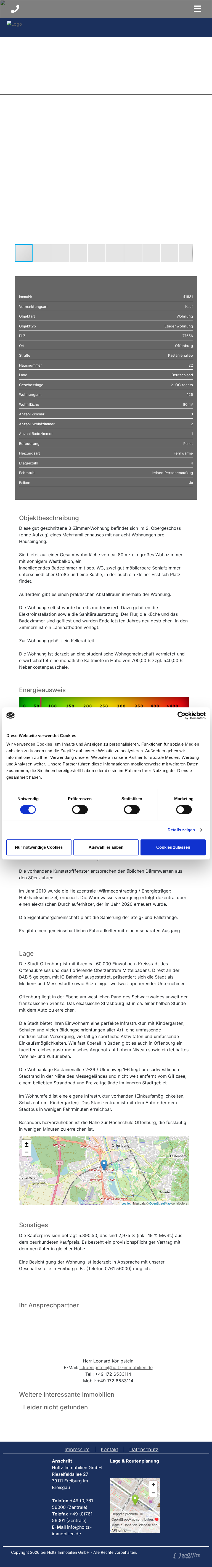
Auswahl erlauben (106, 847)
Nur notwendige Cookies (39, 847)
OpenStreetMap (160, 1203)
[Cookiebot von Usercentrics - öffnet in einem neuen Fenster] (181, 715)
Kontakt (109, 1449)
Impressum (77, 1449)
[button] (188, 115)
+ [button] (26, 1143)
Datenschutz (143, 1449)
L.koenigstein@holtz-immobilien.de (116, 1367)
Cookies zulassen (173, 847)
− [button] (26, 1152)
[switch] (80, 809)
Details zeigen (181, 829)
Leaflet (126, 1203)
